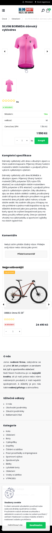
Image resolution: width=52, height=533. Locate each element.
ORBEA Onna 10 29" (14, 312)
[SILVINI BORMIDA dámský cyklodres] (26, 51)
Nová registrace (43, 2)
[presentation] (5, 51)
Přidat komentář (26, 254)
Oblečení (16, 18)
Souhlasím (36, 525)
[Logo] (26, 10)
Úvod (4, 18)
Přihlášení (29, 2)
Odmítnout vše (15, 525)
